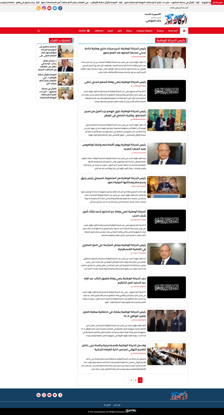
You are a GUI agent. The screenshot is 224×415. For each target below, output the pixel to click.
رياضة (129, 31)
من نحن (117, 405)
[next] (126, 380)
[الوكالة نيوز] (176, 19)
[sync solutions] (130, 411)
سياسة (160, 31)
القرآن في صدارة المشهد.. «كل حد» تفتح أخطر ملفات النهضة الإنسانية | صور (159, 2)
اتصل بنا (107, 405)
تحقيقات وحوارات (144, 31)
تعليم (110, 31)
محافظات (98, 31)
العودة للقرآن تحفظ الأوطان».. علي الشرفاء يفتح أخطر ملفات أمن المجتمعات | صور (79, 2)
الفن (120, 31)
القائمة (82, 31)
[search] (38, 30)
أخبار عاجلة (173, 31)
